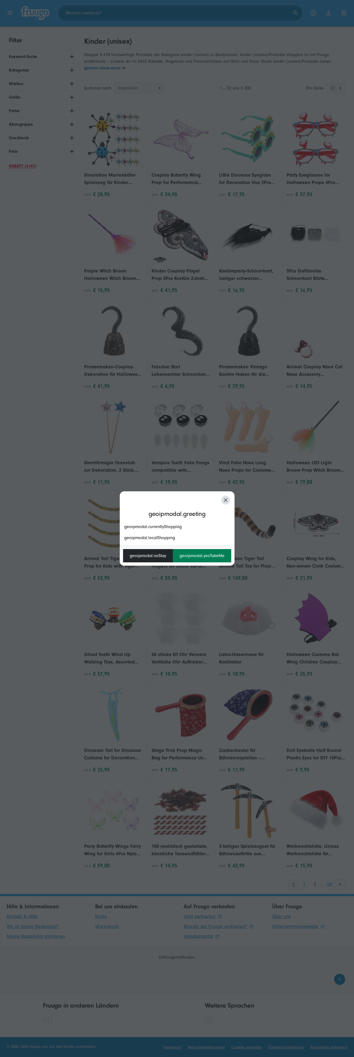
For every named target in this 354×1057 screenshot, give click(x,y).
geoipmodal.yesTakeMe (202, 555)
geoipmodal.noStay (148, 555)
